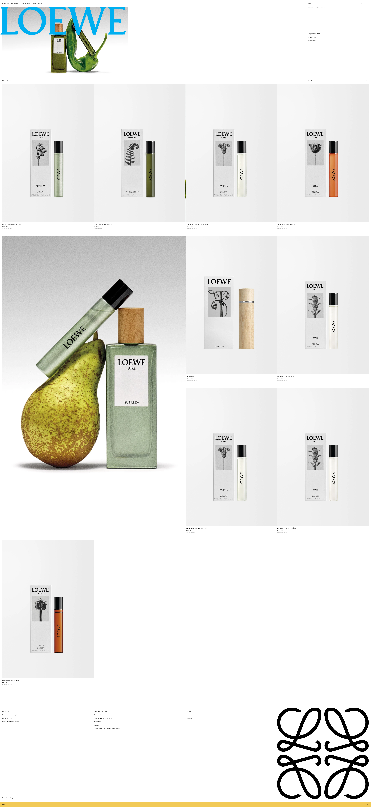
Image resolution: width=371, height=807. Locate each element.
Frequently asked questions (10, 721)
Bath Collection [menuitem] (26, 3)
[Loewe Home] (63, 21)
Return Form (97, 721)
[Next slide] (182, 374)
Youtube (189, 718)
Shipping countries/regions (10, 715)
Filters (4, 81)
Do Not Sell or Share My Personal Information (107, 728)
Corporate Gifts (7, 718)
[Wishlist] (364, 3)
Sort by (9, 81)
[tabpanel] (94, 374)
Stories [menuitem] (40, 3)
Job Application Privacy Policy (103, 718)
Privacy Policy (98, 715)
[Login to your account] (361, 3)
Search (310, 3)
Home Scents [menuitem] (15, 3)
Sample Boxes (312, 40)
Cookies (96, 725)
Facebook (190, 711)
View (367, 81)
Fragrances (310, 7)
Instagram (190, 715)
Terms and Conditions (100, 711)
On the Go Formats (320, 7)
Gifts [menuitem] (34, 3)
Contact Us (5, 711)
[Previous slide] (6, 374)
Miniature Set (312, 37)
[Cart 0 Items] (367, 3)
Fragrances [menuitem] (5, 3)
